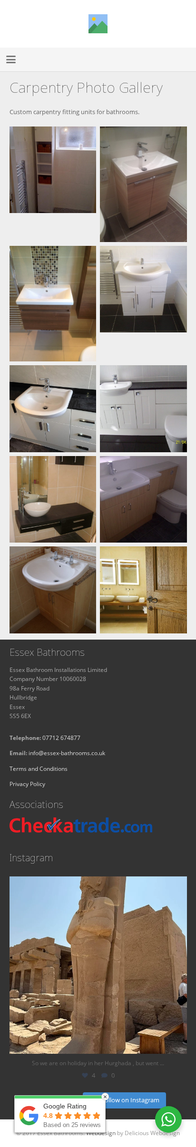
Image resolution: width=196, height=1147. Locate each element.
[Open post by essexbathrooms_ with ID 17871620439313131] (98, 965)
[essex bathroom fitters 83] (53, 184)
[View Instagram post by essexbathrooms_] (177, 1042)
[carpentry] (143, 589)
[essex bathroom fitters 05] (143, 408)
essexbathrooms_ (96, 886)
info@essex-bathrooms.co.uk (67, 753)
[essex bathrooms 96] (143, 184)
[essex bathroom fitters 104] (53, 499)
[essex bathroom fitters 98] (143, 499)
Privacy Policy (27, 783)
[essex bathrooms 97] (53, 303)
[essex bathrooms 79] (143, 303)
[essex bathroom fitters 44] (53, 589)
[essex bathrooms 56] (53, 408)
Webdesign (101, 1133)
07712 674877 (61, 737)
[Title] (98, 23)
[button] (11, 59)
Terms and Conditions (39, 768)
